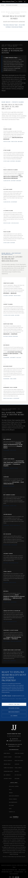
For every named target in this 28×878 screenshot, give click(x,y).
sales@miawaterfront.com (10, 70)
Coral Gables (18, 767)
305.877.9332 (17, 68)
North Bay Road (19, 760)
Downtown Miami (8, 771)
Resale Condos (13, 799)
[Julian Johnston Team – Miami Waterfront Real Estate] (11, 1)
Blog (10, 808)
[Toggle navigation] (24, 1)
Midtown (17, 778)
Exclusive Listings (14, 708)
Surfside (17, 764)
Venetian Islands (19, 753)
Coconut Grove (8, 778)
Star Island (18, 756)
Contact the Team (14, 704)
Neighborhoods (13, 802)
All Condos (14, 715)
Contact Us (12, 811)
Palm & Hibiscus (8, 760)
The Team (11, 805)
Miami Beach (7, 753)
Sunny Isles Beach (8, 767)
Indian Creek (7, 764)
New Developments (14, 711)
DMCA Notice (20, 865)
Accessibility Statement (6, 865)
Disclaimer (14, 865)
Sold (10, 789)
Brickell (17, 771)
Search (11, 792)
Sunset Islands (8, 756)
